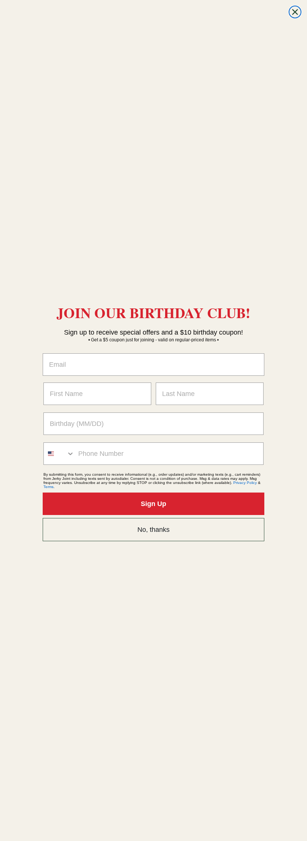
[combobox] (59, 453)
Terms (48, 487)
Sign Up (153, 504)
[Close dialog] (295, 12)
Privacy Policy (245, 483)
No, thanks (153, 529)
